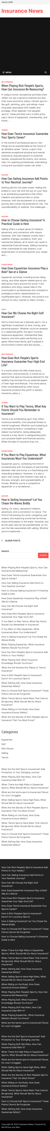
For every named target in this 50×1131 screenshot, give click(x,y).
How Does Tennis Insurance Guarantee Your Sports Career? (24, 135)
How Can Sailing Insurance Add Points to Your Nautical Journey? (24, 180)
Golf (3, 309)
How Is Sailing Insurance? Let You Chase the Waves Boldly (21, 501)
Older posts (12, 540)
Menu (9, 72)
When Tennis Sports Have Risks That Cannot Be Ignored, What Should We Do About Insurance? (24, 701)
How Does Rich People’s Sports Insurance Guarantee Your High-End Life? (23, 361)
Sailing (4, 175)
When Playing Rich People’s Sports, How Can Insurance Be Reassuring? (22, 87)
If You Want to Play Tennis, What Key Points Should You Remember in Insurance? (23, 410)
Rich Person (7, 82)
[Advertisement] (25, 43)
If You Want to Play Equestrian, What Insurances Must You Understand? (23, 456)
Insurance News (22, 11)
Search (5, 551)
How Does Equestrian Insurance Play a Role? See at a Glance (24, 270)
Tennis (4, 130)
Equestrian (6, 264)
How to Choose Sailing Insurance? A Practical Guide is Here (23, 222)
